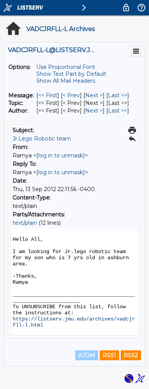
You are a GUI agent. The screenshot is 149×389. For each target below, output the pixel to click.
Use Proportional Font (65, 67)
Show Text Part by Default (71, 73)
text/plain (25, 222)
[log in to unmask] (60, 155)
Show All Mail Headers (65, 80)
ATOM (86, 355)
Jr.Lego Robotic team (42, 138)
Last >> (117, 95)
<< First (47, 95)
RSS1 (109, 355)
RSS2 (131, 355)
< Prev (71, 95)
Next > (94, 95)
